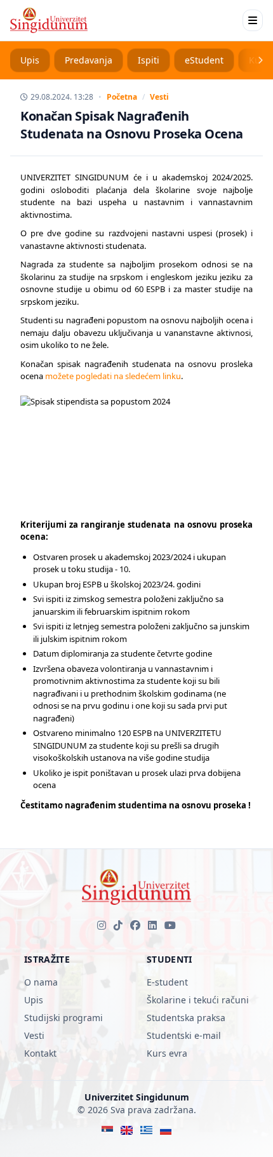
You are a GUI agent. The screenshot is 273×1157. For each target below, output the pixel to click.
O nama (41, 982)
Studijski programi (63, 1018)
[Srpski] (108, 1130)
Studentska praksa (186, 1018)
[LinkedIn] (152, 925)
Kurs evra (167, 1053)
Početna (122, 97)
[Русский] (166, 1130)
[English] (127, 1130)
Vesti (159, 97)
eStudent (204, 60)
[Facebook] (135, 925)
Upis (29, 60)
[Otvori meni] (253, 20)
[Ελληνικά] (146, 1130)
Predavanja (88, 60)
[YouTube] (170, 925)
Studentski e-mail (184, 1035)
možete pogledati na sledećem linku (113, 376)
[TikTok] (118, 925)
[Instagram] (101, 925)
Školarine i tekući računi (198, 1000)
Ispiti (148, 60)
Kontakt (40, 1053)
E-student (167, 982)
